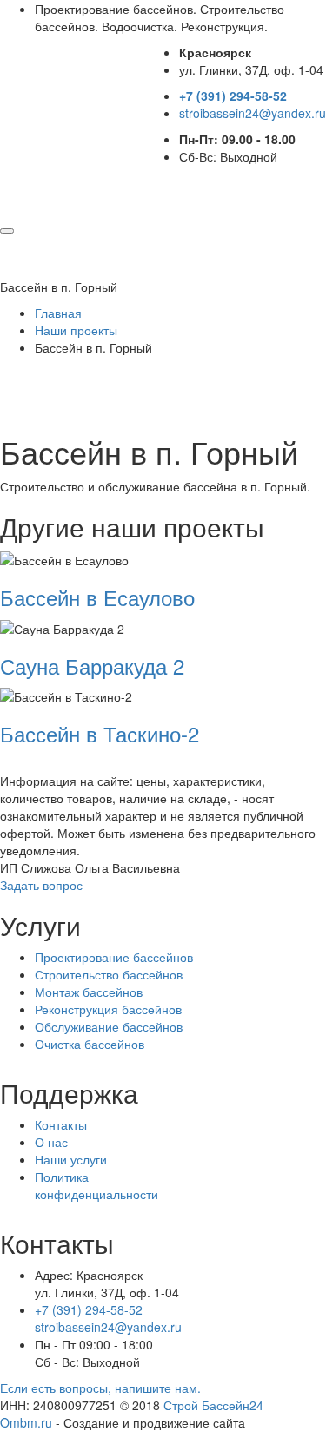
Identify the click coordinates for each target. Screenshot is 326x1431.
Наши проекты (76, 330)
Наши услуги (71, 1159)
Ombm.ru (26, 1422)
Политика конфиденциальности (96, 1185)
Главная (58, 312)
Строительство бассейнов (109, 974)
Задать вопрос (41, 885)
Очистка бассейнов (89, 1043)
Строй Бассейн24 (213, 1405)
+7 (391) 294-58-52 (233, 95)
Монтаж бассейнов (89, 991)
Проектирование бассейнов (114, 957)
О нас (51, 1142)
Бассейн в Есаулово (97, 597)
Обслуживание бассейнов (109, 1026)
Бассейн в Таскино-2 (99, 733)
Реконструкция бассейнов (108, 1009)
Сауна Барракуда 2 (92, 665)
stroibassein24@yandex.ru (252, 113)
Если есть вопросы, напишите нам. (100, 1387)
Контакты (61, 1124)
